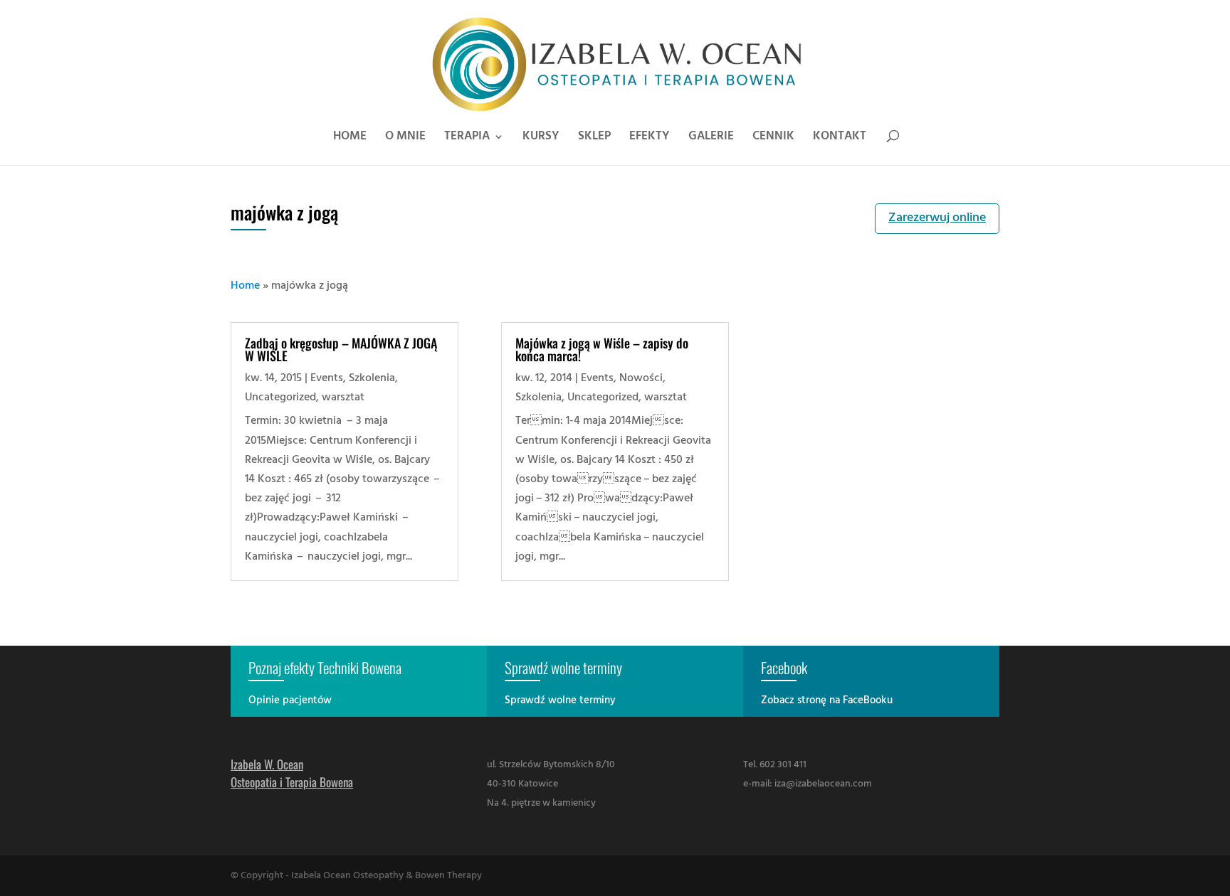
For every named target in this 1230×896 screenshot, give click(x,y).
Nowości (641, 378)
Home (245, 286)
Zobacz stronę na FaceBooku (827, 700)
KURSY (540, 139)
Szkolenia (372, 378)
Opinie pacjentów (290, 700)
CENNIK (773, 139)
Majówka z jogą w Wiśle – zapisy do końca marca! (601, 349)
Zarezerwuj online (937, 218)
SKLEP (594, 139)
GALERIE (711, 139)
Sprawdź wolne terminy (560, 700)
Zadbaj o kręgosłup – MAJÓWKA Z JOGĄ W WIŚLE (341, 349)
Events (326, 378)
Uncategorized (280, 397)
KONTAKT (839, 139)
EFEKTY (649, 139)
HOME (350, 139)
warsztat (343, 397)
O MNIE (405, 139)
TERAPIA (467, 139)
